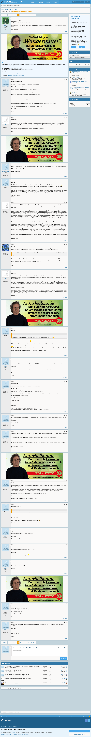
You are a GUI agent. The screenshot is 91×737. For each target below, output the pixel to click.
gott (20, 11)
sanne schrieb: (15, 510)
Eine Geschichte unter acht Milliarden (13, 670)
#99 (66, 603)
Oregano (63, 679)
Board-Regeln (82, 716)
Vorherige (4, 14)
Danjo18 (6, 667)
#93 (66, 431)
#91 (66, 381)
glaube (16, 11)
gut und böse (24, 11)
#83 (66, 117)
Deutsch (9, 716)
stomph (88, 105)
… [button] (25, 14)
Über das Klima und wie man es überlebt (80, 92)
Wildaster (63, 675)
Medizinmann (7, 679)
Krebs (15, 679)
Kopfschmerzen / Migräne (77, 79)
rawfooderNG (7, 671)
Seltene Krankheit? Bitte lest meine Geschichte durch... (17, 674)
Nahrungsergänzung (76, 90)
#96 (66, 528)
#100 (66, 622)
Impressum (60, 716)
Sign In (73, 47)
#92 (66, 415)
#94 (66, 480)
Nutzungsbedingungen (68, 716)
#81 (66, 17)
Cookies (3, 716)
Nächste (32, 14)
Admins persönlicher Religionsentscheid (14, 682)
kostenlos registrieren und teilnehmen (16, 75)
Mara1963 (63, 683)
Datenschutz (76, 716)
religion (29, 11)
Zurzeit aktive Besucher (75, 52)
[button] (26, 2)
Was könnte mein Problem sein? (17, 675)
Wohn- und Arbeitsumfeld (77, 95)
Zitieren (65, 31)
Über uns (55, 716)
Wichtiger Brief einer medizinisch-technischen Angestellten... (18, 678)
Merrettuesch (62, 671)
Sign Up (82, 47)
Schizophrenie (16, 671)
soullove (4, 11)
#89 (66, 328)
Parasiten (74, 85)
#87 (66, 244)
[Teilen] (65, 18)
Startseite (21, 2)
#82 (66, 79)
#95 (66, 504)
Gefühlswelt (14, 667)
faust (13, 11)
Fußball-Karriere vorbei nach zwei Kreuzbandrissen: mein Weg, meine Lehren (22, 666)
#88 (66, 271)
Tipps (87, 716)
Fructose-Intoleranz (75, 75)
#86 (66, 202)
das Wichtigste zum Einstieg (14, 73)
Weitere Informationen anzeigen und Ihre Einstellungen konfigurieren (15, 734)
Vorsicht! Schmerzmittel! (77, 77)
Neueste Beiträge (73, 69)
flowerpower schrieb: (16, 333)
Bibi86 (6, 675)
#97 (66, 544)
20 (28, 14)
